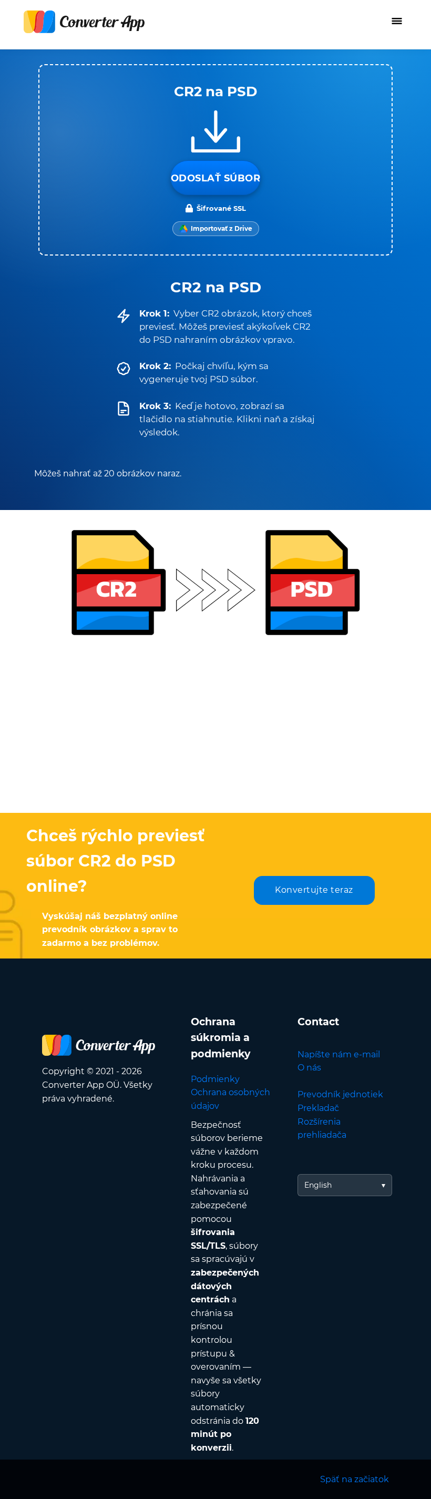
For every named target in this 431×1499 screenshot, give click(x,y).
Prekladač (318, 1108)
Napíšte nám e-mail (338, 1054)
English (318, 1185)
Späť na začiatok (354, 1479)
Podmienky (215, 1079)
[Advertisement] (215, 728)
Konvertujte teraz (314, 890)
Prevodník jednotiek (340, 1094)
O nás (309, 1068)
